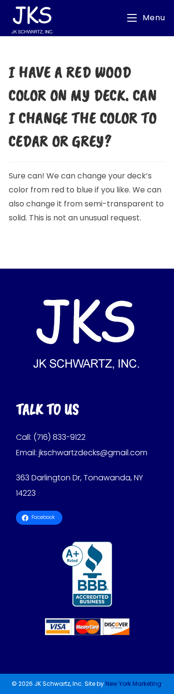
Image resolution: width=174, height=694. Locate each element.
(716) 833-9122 (59, 437)
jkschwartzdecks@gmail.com (93, 452)
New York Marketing (133, 684)
